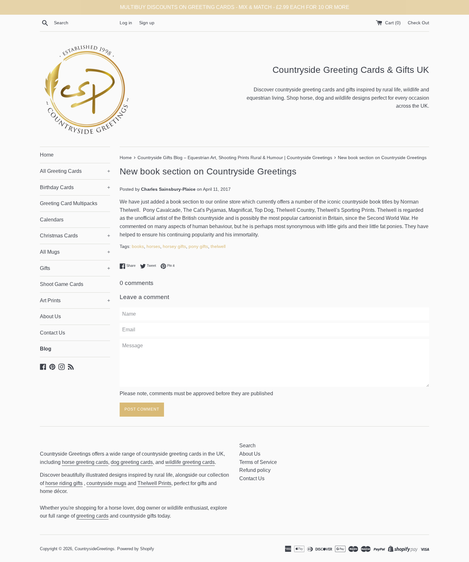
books (138, 246)
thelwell (218, 246)
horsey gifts (174, 246)
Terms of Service (258, 462)
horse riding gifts (64, 483)
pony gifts (198, 246)
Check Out (418, 22)
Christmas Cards (75, 235)
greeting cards (92, 516)
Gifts (75, 268)
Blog (45, 348)
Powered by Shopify (135, 548)
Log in (126, 22)
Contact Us (52, 332)
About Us (50, 316)
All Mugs (75, 252)
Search (247, 445)
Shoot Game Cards (61, 284)
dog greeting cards (132, 462)
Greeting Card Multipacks (68, 203)
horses (153, 246)
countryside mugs (106, 483)
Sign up (146, 22)
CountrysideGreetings (95, 548)
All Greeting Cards (75, 171)
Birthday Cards (75, 187)
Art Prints (75, 300)
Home (47, 155)
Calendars (51, 219)
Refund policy (255, 470)
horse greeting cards (85, 462)
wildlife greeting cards (190, 462)
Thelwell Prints (154, 483)
